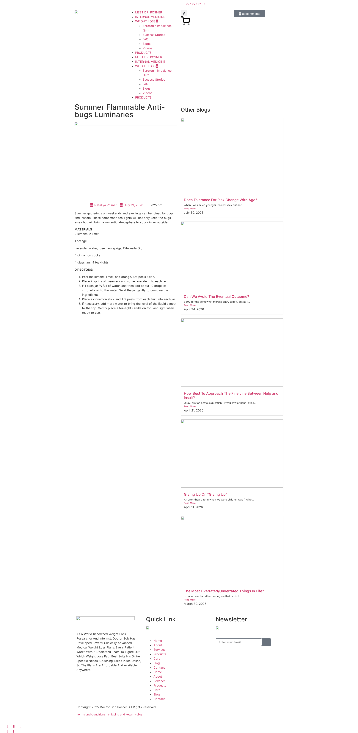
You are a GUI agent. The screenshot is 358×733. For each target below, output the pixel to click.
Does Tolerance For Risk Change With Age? (220, 200)
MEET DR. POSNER (148, 12)
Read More (190, 208)
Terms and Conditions (90, 714)
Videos (147, 48)
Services (159, 649)
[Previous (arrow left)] (3, 731)
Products (159, 654)
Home (157, 640)
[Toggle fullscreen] (10, 726)
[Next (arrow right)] (10, 731)
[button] (184, 13)
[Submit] (266, 642)
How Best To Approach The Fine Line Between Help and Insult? (231, 395)
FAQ (145, 39)
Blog (156, 663)
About (157, 645)
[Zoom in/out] (3, 726)
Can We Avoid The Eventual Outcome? (216, 296)
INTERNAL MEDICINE (150, 17)
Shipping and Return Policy (125, 714)
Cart (156, 658)
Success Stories (154, 35)
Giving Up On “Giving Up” (205, 494)
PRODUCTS (143, 52)
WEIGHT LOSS (145, 21)
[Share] (18, 726)
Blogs (146, 44)
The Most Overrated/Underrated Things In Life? (224, 591)
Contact (159, 667)
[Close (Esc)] (25, 726)
